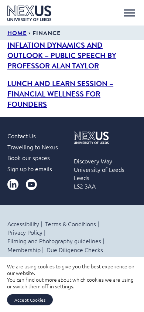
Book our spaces (28, 157)
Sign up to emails (29, 169)
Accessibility (23, 224)
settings (64, 286)
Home (17, 33)
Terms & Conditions (70, 224)
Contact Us (21, 136)
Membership (24, 249)
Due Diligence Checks (75, 249)
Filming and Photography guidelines (54, 241)
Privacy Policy (24, 232)
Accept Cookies (29, 300)
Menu (129, 13)
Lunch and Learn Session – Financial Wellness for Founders (60, 93)
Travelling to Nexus (32, 147)
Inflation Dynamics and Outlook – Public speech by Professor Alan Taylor (61, 55)
